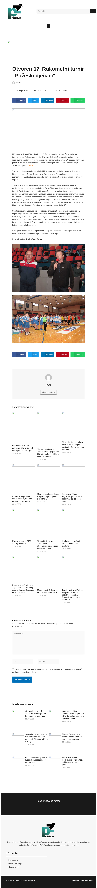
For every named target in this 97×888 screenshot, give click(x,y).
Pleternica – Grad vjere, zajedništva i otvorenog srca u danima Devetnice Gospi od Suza (23, 589)
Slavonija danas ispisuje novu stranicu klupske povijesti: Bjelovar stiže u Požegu (73, 446)
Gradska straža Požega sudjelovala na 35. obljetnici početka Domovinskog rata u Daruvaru (72, 595)
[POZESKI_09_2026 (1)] (48, 51)
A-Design (89, 880)
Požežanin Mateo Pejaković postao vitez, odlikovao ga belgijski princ (72, 497)
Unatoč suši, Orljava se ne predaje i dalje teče (47, 591)
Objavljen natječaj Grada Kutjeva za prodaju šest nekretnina (48, 496)
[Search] (93, 11)
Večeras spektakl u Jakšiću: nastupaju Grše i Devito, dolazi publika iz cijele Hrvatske (48, 453)
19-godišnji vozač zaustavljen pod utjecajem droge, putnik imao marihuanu (47, 544)
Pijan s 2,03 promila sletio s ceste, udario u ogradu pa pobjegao (22, 498)
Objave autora (48, 392)
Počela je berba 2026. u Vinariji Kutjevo (22, 542)
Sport (47, 91)
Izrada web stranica (78, 880)
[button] (48, 26)
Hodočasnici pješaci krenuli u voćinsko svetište (71, 543)
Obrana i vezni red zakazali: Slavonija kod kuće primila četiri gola (22, 448)
